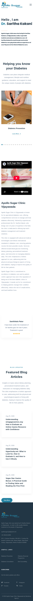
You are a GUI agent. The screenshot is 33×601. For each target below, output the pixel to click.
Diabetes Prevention (16, 128)
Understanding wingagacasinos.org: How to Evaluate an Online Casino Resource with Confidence (16, 424)
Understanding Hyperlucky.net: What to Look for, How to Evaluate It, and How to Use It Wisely (16, 454)
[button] (2, 144)
